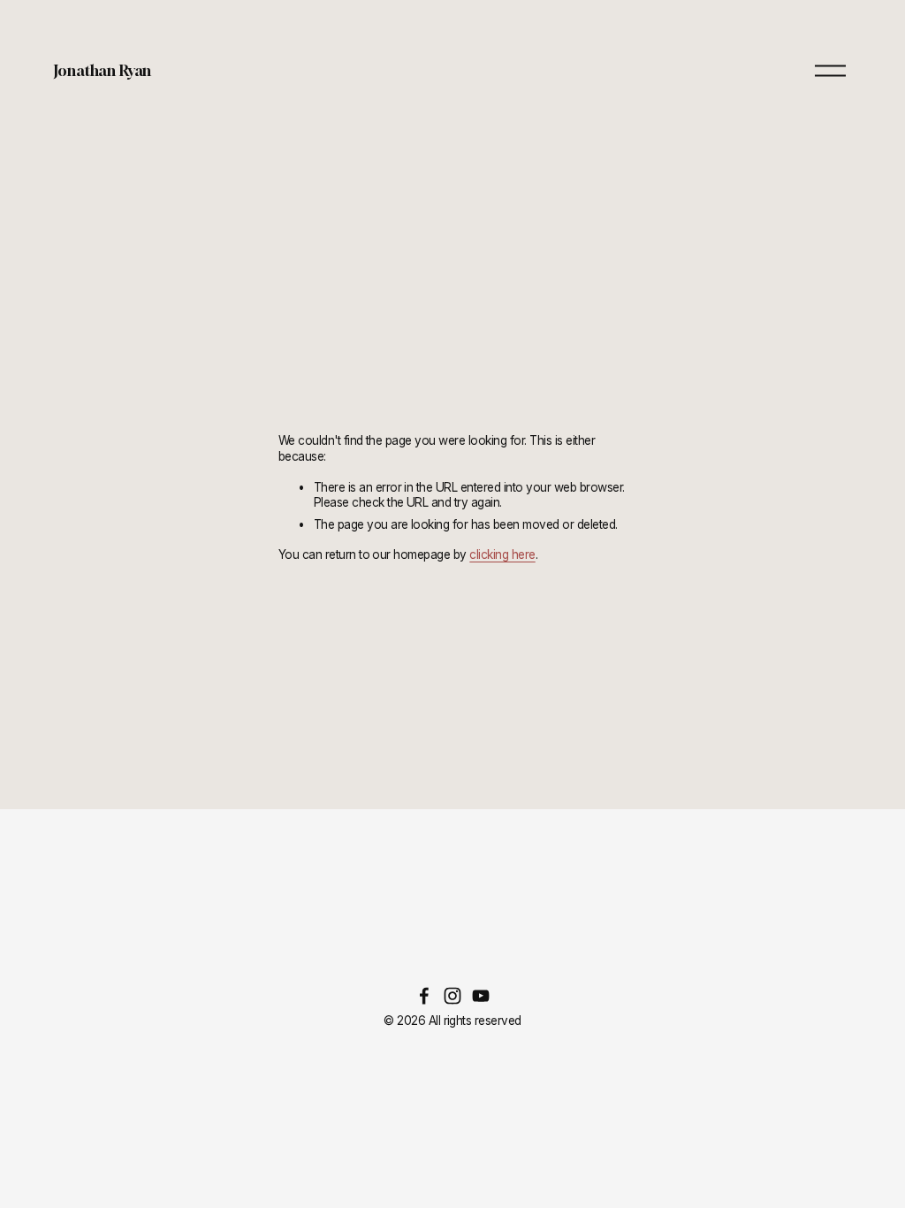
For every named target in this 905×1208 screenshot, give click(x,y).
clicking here (502, 554)
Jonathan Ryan (102, 70)
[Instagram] (452, 996)
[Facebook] (424, 996)
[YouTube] (481, 996)
